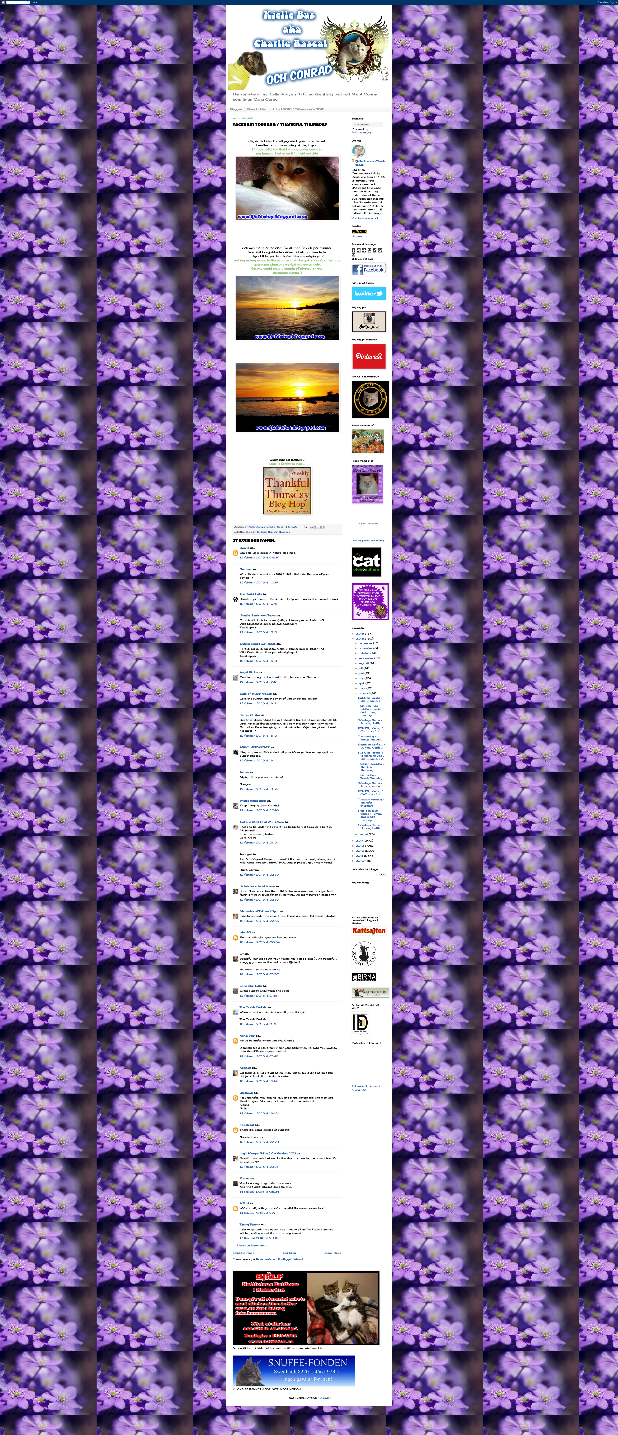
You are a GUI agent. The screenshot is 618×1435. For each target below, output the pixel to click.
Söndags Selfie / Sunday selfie (370, 785)
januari (364, 834)
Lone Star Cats (251, 985)
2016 (360, 633)
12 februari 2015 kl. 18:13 (258, 735)
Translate (364, 132)
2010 (360, 860)
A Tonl (244, 1203)
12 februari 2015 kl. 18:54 (259, 789)
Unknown (246, 1092)
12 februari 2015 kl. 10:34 (259, 582)
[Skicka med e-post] (311, 527)
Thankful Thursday (279, 531)
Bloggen (236, 109)
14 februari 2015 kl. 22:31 (259, 1213)
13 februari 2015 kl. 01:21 (258, 1024)
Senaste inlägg (243, 1252)
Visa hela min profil (365, 218)
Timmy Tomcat (250, 1224)
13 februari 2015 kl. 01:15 (258, 995)
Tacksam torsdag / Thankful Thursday (371, 767)
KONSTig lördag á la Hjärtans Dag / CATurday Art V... (371, 755)
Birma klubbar (257, 109)
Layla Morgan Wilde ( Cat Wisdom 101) (268, 1153)
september (366, 658)
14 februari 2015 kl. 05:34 (259, 1191)
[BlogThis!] (314, 527)
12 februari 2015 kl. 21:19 (258, 842)
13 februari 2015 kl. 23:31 (259, 1166)
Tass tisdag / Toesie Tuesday (370, 738)
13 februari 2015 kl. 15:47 (258, 1081)
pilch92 (245, 932)
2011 (360, 855)
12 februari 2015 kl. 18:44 (259, 760)
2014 (360, 840)
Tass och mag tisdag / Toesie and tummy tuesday (369, 710)
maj (362, 678)
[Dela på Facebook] (320, 527)
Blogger (325, 1397)
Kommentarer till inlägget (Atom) (279, 1259)
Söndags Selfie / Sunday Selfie (370, 722)
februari (364, 693)
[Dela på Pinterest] (323, 527)
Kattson (245, 1067)
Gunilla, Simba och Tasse (258, 615)
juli (361, 668)
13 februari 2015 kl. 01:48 (259, 1056)
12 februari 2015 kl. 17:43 (258, 682)
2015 (360, 638)
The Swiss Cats (251, 594)
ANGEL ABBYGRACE (255, 747)
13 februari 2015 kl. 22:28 (259, 1142)
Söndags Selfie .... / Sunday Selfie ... (371, 746)
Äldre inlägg (332, 1252)
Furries (244, 1178)
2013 (360, 845)
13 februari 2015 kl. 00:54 (260, 942)
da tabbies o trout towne (257, 886)
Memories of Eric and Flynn (259, 911)
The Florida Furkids (253, 1007)
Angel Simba (249, 672)
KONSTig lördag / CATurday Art (370, 699)
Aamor (244, 772)
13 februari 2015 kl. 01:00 (259, 974)
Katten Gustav (250, 715)
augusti (364, 663)
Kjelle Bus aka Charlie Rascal (370, 163)
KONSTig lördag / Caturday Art (370, 730)
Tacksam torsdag (256, 531)
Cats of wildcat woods (256, 693)
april (362, 683)
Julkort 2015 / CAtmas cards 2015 (298, 109)
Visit (368, 540)
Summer (246, 569)
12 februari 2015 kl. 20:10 (259, 810)
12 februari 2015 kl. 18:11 (258, 703)
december (366, 643)
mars (362, 688)
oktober (364, 653)
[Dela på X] (317, 527)
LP (241, 953)
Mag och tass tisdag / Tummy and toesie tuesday (370, 815)
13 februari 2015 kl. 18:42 (259, 1113)
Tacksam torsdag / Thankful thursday (371, 802)
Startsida (289, 1252)
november (366, 648)
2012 (360, 850)
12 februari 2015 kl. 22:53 (259, 899)
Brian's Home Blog (253, 800)
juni (362, 673)
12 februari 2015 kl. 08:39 (259, 557)
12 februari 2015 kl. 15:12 (258, 632)
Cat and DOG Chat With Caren (262, 822)
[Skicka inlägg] (305, 526)
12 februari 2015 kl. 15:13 (258, 660)
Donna (244, 547)
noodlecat (247, 1124)
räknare (357, 236)
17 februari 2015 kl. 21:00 (259, 1238)
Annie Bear (247, 1035)
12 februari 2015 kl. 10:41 (258, 603)
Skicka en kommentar (252, 1245)
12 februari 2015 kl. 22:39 (259, 874)
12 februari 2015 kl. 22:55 (259, 920)
